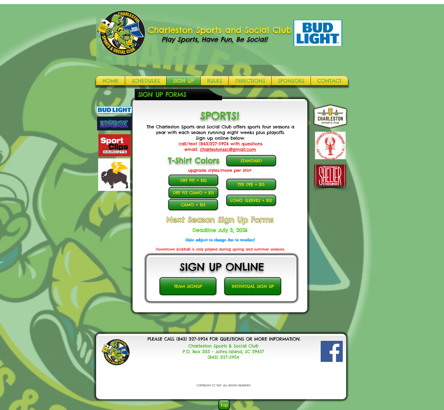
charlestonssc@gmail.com (228, 149)
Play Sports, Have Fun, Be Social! (214, 39)
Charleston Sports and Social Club (220, 30)
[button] (145, 80)
